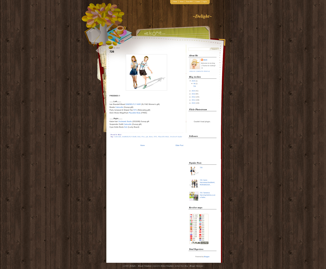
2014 (193, 91)
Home (175, 1)
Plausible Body (135, 113)
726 (112, 51)
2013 (193, 94)
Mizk (205, 60)
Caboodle (119, 107)
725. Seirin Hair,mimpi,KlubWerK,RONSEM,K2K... (207, 182)
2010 (193, 103)
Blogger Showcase (196, 266)
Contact (197, 1)
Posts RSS (189, 1)
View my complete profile (199, 71)
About (182, 1)
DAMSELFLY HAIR (133, 104)
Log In (205, 1)
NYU (135, 110)
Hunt (151, 137)
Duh (125, 127)
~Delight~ (202, 16)
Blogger (206, 257)
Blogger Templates (145, 266)
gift (147, 137)
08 (194, 83)
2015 (193, 81)
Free (143, 137)
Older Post (179, 145)
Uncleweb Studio (125, 121)
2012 (193, 97)
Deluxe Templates (167, 266)
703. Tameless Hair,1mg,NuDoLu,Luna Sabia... (207, 195)
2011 (193, 100)
